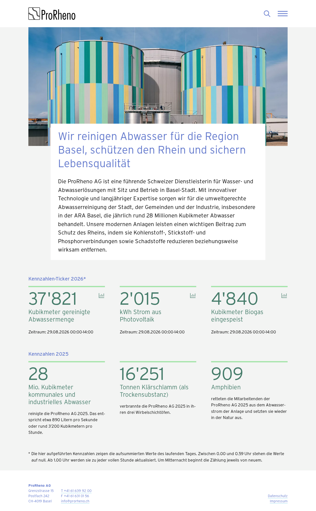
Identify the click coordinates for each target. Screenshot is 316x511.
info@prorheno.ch (75, 501)
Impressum (279, 501)
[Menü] (283, 13)
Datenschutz (278, 495)
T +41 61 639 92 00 (76, 490)
